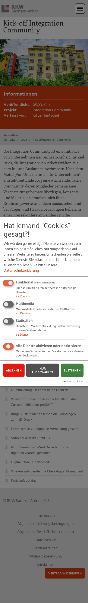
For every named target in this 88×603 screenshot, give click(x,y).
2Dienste (23, 313)
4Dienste (23, 296)
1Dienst (22, 334)
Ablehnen (14, 370)
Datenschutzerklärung (21, 270)
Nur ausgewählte (43, 370)
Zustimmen (72, 370)
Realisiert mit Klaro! (72, 381)
